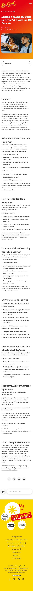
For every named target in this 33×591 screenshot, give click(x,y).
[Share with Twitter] (14, 479)
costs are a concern (8, 77)
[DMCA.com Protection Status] (16, 575)
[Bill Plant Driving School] (8, 4)
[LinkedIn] (23, 579)
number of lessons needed (21, 413)
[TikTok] (10, 579)
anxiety (23, 286)
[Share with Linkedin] (19, 479)
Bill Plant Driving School (9, 470)
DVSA (17, 149)
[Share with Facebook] (9, 479)
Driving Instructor (7, 239)
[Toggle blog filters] (3, 491)
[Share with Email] (24, 479)
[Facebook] (19, 579)
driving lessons (6, 88)
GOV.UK (24, 149)
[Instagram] (14, 579)
